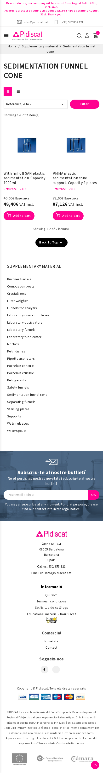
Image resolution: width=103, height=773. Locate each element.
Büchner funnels (19, 279)
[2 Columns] (8, 92)
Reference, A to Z (35, 104)
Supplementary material (34, 266)
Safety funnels (18, 387)
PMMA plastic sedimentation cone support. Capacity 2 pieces (75, 178)
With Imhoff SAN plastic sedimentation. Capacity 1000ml (24, 178)
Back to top (51, 242)
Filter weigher (17, 301)
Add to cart (21, 215)
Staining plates (18, 409)
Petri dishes (16, 351)
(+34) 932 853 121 (72, 22)
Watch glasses (18, 423)
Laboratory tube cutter (24, 337)
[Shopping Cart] (95, 35)
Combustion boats (21, 286)
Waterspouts (17, 430)
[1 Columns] (18, 91)
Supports (14, 416)
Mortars (13, 344)
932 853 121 (57, 566)
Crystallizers (16, 293)
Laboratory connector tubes (28, 315)
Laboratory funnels (21, 329)
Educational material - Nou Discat (51, 614)
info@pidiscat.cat (36, 22)
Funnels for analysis (22, 308)
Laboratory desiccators (25, 322)
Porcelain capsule (20, 366)
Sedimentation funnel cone (27, 394)
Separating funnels (21, 402)
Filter (84, 104)
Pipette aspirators (21, 358)
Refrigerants (16, 380)
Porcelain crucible (20, 373)
